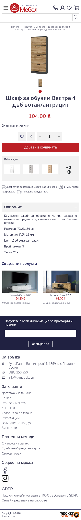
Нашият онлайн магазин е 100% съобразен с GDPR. (40, 495)
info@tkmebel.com (21, 377)
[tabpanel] (40, 83)
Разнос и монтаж (14, 403)
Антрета (40, 26)
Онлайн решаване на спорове (24, 500)
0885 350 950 (18, 372)
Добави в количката (40, 147)
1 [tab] (40, 92)
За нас (6, 398)
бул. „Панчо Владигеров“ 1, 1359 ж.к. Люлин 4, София (42, 365)
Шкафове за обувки (59, 26)
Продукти (28, 26)
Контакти (8, 408)
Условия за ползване (17, 413)
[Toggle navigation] (5, 8)
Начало (15, 26)
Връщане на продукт (17, 423)
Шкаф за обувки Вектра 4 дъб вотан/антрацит (42, 29)
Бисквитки (9, 428)
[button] (62, 8)
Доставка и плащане (17, 393)
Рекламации (11, 418)
